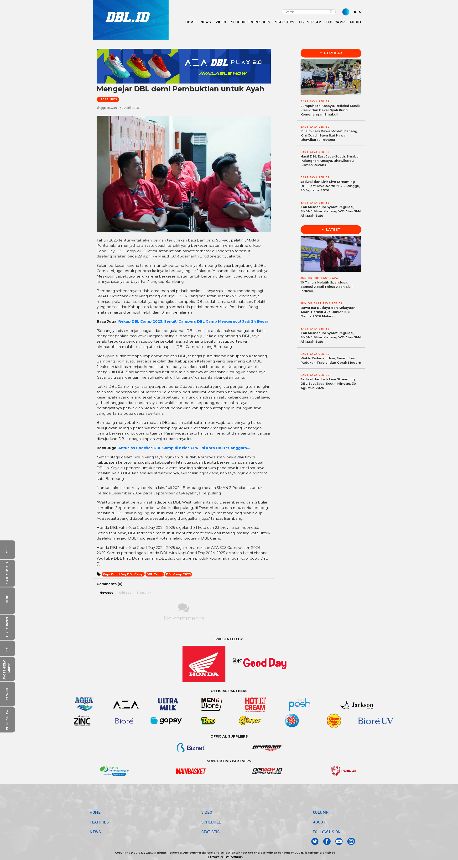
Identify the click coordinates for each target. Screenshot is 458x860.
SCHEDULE (211, 822)
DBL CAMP (335, 22)
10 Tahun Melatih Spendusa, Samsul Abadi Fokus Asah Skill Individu (327, 286)
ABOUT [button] (355, 22)
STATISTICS (284, 22)
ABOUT (319, 822)
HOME (190, 22)
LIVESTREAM (310, 22)
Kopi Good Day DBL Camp (123, 574)
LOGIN (356, 12)
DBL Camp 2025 (178, 574)
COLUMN (321, 812)
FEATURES (99, 822)
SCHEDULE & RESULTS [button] (250, 22)
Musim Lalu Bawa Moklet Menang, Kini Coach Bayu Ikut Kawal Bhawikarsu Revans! (329, 135)
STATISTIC (210, 831)
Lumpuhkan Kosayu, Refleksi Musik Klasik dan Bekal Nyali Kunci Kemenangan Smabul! (330, 110)
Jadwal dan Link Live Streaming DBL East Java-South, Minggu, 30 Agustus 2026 (328, 383)
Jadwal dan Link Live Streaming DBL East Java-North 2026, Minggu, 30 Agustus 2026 (330, 186)
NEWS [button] (205, 22)
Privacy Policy (218, 856)
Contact (237, 856)
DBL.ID (146, 852)
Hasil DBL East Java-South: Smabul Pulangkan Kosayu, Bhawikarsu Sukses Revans (330, 160)
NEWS (95, 831)
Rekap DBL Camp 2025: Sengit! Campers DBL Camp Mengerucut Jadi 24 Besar (193, 321)
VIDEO (221, 22)
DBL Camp (154, 574)
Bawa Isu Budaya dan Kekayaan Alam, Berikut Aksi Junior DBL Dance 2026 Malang (328, 312)
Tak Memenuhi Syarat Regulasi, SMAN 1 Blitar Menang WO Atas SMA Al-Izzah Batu (331, 211)
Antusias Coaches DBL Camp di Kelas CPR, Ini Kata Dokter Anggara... (184, 448)
